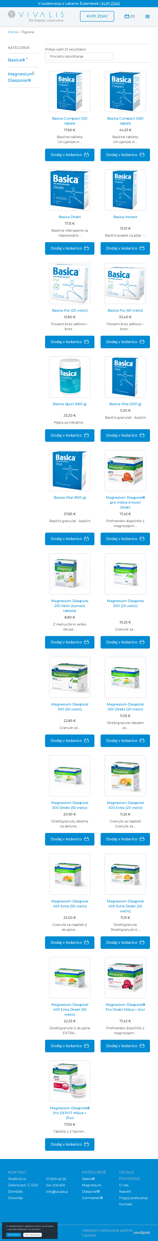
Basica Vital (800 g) (70, 498)
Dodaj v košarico (66, 155)
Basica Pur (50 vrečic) (125, 310)
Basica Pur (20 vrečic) (70, 310)
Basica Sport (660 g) (70, 404)
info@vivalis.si (57, 1192)
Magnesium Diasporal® (91, 1188)
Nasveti (125, 1192)
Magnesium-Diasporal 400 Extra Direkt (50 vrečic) (69, 1010)
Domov (13, 32)
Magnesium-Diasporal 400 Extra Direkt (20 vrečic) (125, 906)
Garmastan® (92, 1198)
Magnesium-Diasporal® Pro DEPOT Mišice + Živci (70, 1113)
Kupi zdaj (97, 16)
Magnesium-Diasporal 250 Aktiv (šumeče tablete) (69, 606)
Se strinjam (14, 1234)
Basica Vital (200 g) (125, 404)
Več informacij (32, 1234)
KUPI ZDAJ (110, 4)
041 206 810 (55, 1185)
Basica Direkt (70, 217)
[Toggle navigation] (147, 16)
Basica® (16, 60)
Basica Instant (125, 217)
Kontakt (125, 1204)
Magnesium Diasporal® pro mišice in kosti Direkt (125, 502)
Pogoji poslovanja (133, 1198)
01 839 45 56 (56, 1179)
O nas (123, 1185)
